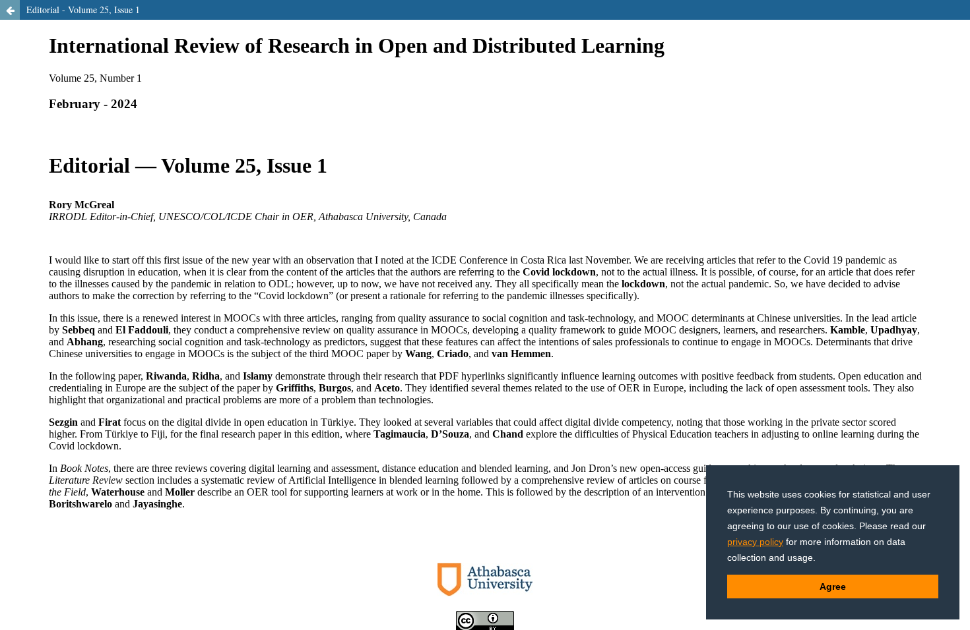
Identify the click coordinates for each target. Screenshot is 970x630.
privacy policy (755, 541)
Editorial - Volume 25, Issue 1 (83, 9)
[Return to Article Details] (10, 10)
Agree (833, 586)
